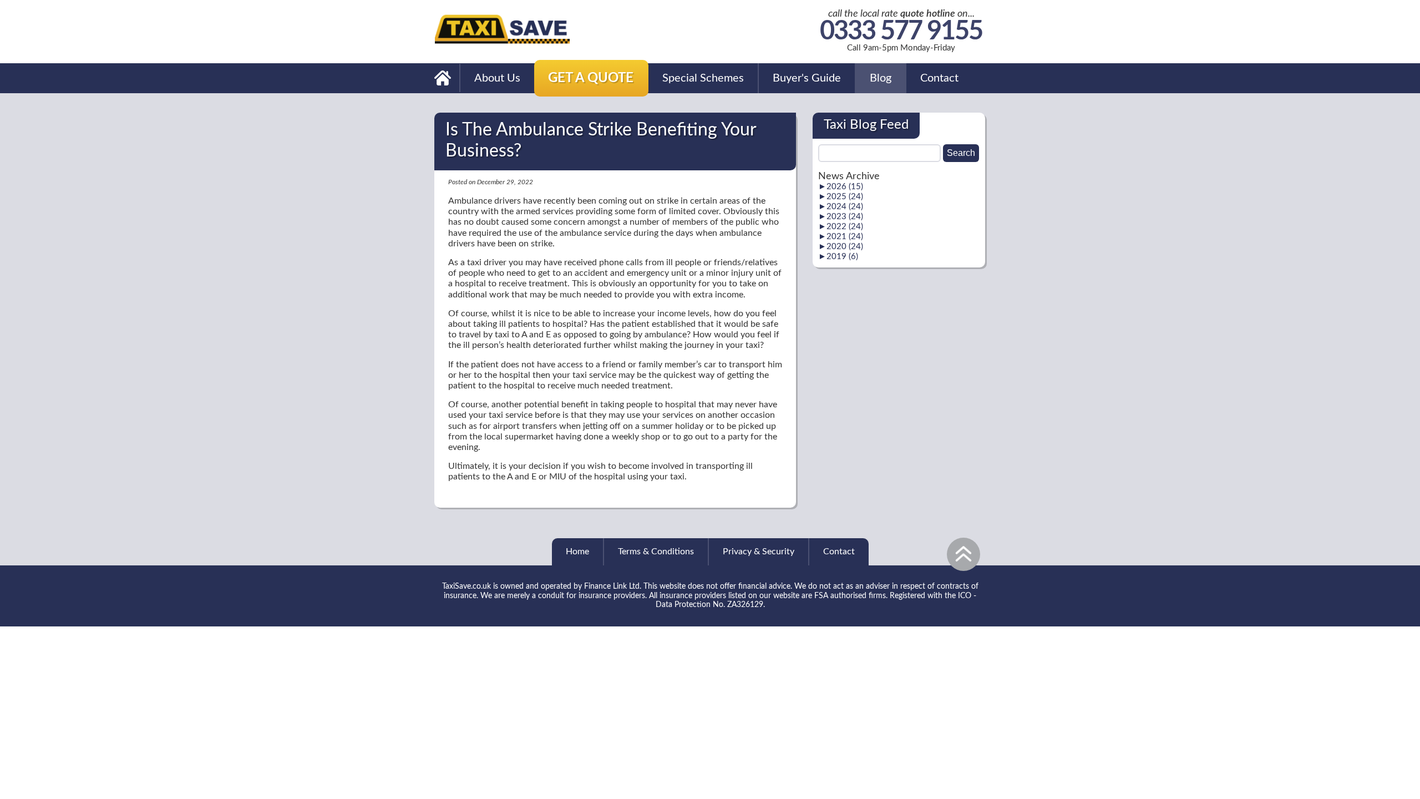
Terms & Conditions (656, 551)
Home (577, 551)
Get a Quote (590, 78)
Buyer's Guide (807, 78)
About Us (497, 78)
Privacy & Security (758, 551)
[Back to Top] (963, 554)
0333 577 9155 (901, 32)
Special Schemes (703, 78)
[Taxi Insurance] (443, 78)
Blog (880, 78)
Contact (939, 78)
